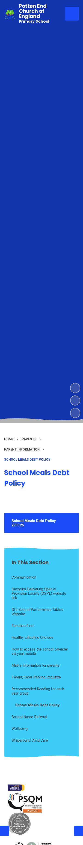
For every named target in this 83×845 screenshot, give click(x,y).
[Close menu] (72, 14)
